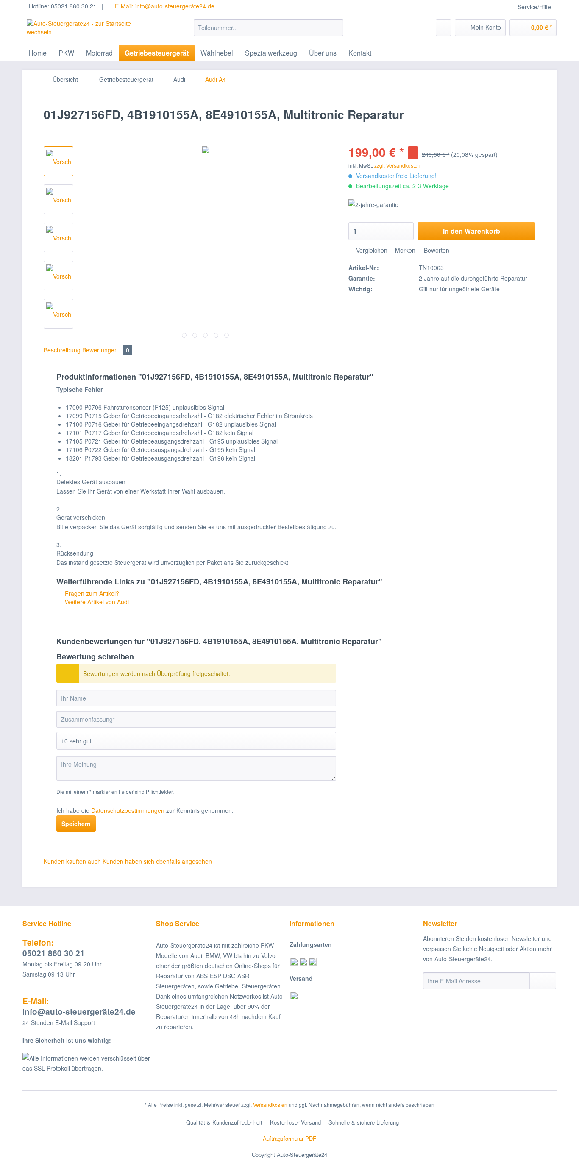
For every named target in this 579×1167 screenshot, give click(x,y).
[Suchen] (335, 27)
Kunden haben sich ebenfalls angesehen (157, 861)
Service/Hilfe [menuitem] (534, 7)
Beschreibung (62, 350)
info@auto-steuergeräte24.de (79, 1006)
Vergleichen (370, 250)
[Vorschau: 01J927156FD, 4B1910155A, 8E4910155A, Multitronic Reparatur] (58, 161)
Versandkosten (270, 1104)
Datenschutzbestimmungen (127, 810)
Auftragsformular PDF (289, 1138)
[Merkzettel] (443, 27)
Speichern (76, 823)
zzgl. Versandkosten (397, 165)
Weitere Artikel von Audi (96, 601)
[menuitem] (268, 32)
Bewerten (435, 250)
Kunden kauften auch (72, 861)
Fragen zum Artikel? (91, 593)
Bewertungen (105, 350)
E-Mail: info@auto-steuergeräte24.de (163, 6)
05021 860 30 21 (53, 948)
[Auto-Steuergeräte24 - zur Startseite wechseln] (91, 29)
